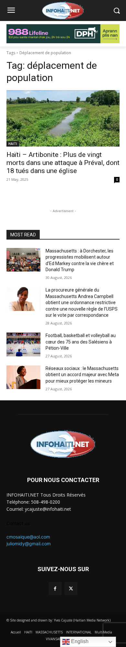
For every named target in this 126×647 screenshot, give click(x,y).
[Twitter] (71, 588)
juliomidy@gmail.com (28, 543)
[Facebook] (55, 588)
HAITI (12, 143)
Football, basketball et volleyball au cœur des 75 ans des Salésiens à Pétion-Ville (81, 342)
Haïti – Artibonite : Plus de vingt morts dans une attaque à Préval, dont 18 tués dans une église (63, 163)
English (79, 641)
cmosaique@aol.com (28, 536)
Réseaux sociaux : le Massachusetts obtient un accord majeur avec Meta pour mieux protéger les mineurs (82, 375)
